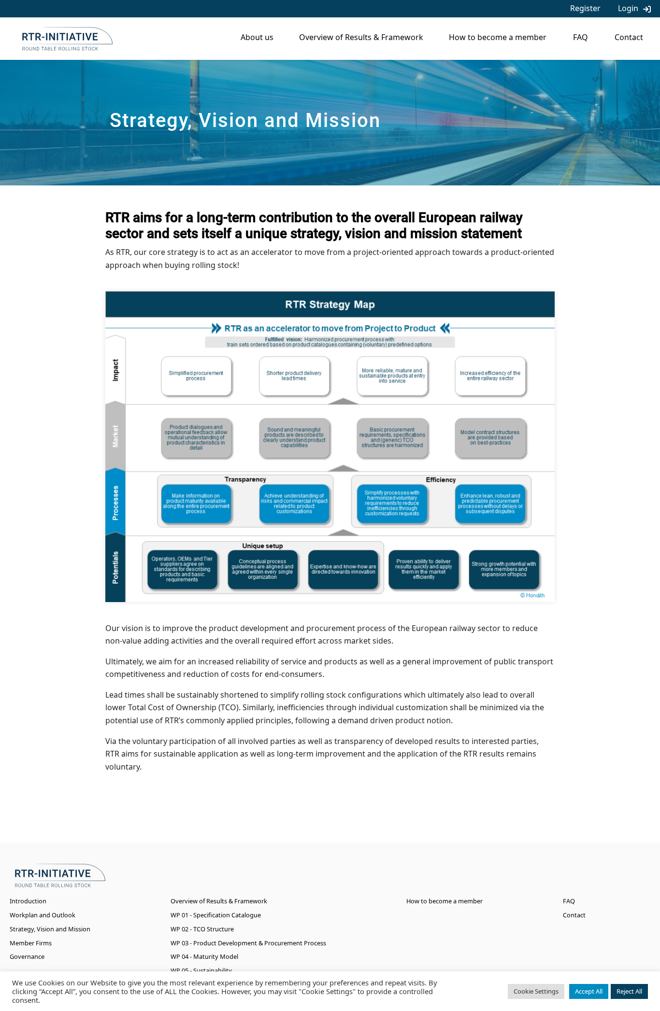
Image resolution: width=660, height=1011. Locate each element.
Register (585, 8)
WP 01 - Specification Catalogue (216, 915)
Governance (27, 956)
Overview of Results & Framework (361, 37)
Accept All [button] (589, 991)
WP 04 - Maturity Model (204, 956)
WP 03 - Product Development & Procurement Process (248, 943)
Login (628, 8)
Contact (629, 37)
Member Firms (31, 943)
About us (257, 37)
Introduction (28, 901)
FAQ (580, 37)
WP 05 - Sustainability (201, 970)
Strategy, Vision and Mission (50, 929)
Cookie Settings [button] (536, 991)
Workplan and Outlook (42, 915)
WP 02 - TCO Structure (202, 929)
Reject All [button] (629, 991)
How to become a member (497, 37)
